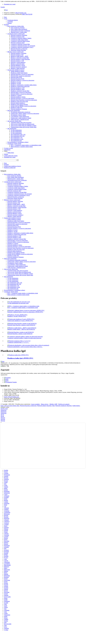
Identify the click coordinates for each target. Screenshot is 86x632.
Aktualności (7, 149)
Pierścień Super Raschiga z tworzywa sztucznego (24, 100)
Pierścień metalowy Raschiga (18, 53)
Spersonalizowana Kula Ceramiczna (20, 30)
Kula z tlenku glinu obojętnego (19, 29)
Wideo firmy (10, 152)
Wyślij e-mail (4, 408)
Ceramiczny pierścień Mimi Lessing (20, 41)
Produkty (6, 24)
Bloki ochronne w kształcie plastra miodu (22, 146)
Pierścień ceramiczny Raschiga (19, 35)
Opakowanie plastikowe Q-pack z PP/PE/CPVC (20, 320)
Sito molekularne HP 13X (17, 136)
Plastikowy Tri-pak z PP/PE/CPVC (16, 316)
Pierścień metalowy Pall (17, 54)
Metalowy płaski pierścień (18, 68)
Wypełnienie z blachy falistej (18, 115)
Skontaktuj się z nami (9, 4)
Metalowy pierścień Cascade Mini (20, 57)
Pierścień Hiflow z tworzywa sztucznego (21, 94)
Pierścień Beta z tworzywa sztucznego (21, 92)
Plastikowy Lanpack (16, 95)
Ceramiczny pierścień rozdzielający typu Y (22, 47)
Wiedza (6, 154)
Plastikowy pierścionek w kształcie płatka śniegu (24, 85)
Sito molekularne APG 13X (18, 134)
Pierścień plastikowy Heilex (18, 97)
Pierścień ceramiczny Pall (17, 36)
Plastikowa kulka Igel (16, 107)
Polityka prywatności (63, 404)
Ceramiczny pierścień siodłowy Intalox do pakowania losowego (24, 338)
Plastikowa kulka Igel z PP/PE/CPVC (20, 358)
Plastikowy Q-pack (16, 82)
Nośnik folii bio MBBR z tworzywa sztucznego (23, 106)
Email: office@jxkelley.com (11, 396)
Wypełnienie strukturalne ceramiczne (20, 112)
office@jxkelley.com (20, 12)
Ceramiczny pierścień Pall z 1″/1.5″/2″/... (18, 342)
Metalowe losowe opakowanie (15, 51)
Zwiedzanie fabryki (12, 20)
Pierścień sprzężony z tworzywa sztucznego (22, 98)
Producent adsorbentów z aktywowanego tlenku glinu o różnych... (25, 346)
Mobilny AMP (53, 404)
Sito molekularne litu (16, 140)
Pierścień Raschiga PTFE (17, 79)
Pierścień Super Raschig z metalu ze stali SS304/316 (21, 325)
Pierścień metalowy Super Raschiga (20, 59)
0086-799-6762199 (27, 14)
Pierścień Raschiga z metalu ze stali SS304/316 (19, 333)
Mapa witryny (44, 404)
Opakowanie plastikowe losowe (15, 70)
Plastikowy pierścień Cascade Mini (20, 91)
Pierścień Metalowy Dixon (18, 65)
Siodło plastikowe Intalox (17, 71)
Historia (9, 23)
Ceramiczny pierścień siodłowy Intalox (21, 38)
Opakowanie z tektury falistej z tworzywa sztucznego (25, 113)
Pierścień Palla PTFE (16, 77)
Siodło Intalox (76, 405)
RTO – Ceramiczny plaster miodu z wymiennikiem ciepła (26, 145)
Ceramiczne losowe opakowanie (16, 33)
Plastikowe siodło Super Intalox (19, 73)
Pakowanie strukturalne (13, 110)
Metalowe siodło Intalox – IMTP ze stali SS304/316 (21, 329)
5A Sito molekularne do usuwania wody (18, 303)
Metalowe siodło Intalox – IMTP (19, 56)
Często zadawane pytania (10, 155)
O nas (5, 18)
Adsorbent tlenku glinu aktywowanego (21, 122)
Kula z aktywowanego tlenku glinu (10, 405)
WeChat (3, 417)
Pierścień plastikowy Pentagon (19, 109)
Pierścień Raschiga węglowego (19, 48)
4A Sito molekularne (16, 131)
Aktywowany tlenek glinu (14, 121)
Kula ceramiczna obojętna (18, 27)
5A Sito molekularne (16, 133)
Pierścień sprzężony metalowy (19, 67)
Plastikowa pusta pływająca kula (19, 101)
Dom (5, 17)
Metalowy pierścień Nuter (18, 64)
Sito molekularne (11, 128)
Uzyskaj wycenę (8, 148)
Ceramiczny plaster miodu (14, 143)
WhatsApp (3, 410)
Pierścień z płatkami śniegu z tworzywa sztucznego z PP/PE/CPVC (25, 312)
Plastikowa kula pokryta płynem (19, 104)
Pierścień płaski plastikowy (18, 103)
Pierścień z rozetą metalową (18, 62)
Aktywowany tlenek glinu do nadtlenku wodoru (23, 125)
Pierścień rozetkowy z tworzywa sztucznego (22, 80)
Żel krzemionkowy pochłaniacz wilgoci (17, 142)
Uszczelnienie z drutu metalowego (20, 116)
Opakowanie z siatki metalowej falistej (21, 118)
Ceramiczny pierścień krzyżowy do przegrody (23, 45)
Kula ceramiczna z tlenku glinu (15, 26)
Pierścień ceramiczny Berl (18, 42)
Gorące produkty (35, 404)
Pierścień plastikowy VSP (18, 88)
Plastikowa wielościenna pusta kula (20, 86)
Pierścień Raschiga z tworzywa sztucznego (22, 74)
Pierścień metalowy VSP (17, 60)
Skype (2, 414)
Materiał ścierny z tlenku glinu (19, 32)
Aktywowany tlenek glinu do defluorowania (22, 124)
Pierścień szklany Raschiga (44, 405)
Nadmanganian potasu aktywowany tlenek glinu (23, 127)
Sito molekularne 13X (16, 137)
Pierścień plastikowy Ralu (18, 89)
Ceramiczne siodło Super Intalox (19, 39)
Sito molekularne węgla (17, 139)
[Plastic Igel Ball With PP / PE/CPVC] (18, 355)
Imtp (53, 405)
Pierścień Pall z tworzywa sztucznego (21, 76)
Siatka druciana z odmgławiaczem (20, 119)
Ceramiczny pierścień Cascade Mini (20, 44)
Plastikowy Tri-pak (16, 83)
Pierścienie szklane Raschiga (18, 50)
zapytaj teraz (4, 374)
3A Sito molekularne (16, 130)
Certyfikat (10, 21)
